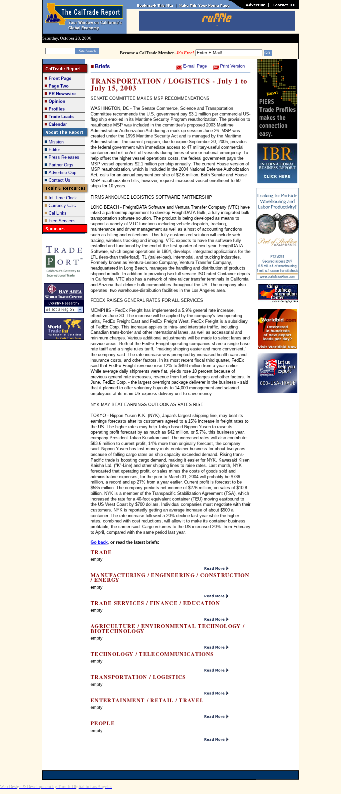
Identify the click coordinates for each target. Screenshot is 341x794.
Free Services (62, 220)
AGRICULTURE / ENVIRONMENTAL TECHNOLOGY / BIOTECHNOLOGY (167, 628)
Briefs (102, 66)
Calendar (58, 124)
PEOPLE (103, 723)
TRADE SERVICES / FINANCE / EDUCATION (155, 603)
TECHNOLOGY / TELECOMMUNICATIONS (152, 654)
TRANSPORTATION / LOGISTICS (138, 677)
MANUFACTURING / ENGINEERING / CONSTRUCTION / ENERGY (170, 577)
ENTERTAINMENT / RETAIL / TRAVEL (147, 700)
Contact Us (59, 180)
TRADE (101, 552)
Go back (99, 542)
